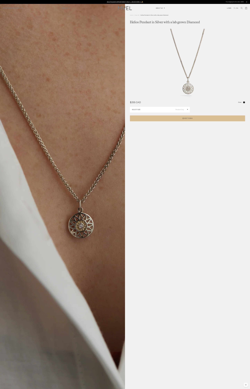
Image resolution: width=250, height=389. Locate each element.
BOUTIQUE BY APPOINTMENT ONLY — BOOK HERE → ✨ (125, 2)
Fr (234, 8)
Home (131, 15)
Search (241, 8)
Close (246, 2)
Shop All (137, 15)
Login (229, 8)
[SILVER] (244, 102)
